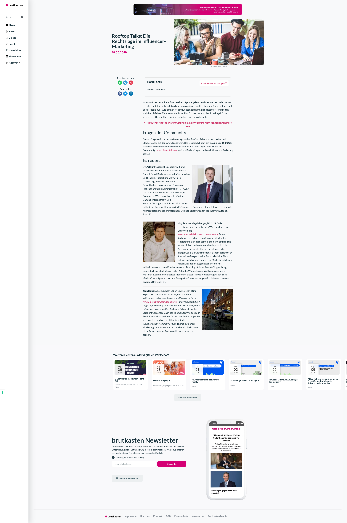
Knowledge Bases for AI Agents (245, 380)
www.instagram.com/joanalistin (160, 301)
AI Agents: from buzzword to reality (205, 380)
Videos (12, 37)
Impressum (130, 516)
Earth (11, 31)
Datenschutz (181, 516)
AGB (168, 516)
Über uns (145, 516)
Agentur (13, 62)
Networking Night (162, 380)
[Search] (22, 17)
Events (12, 43)
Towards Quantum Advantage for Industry (283, 380)
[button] (120, 82)
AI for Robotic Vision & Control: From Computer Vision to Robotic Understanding (323, 381)
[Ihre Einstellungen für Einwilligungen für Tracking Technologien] (2, 392)
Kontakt (157, 516)
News (11, 25)
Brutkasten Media (217, 516)
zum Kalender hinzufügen (213, 83)
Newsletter (14, 50)
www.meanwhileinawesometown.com (197, 234)
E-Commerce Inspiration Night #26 (129, 379)
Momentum (14, 56)
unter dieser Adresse (166, 150)
